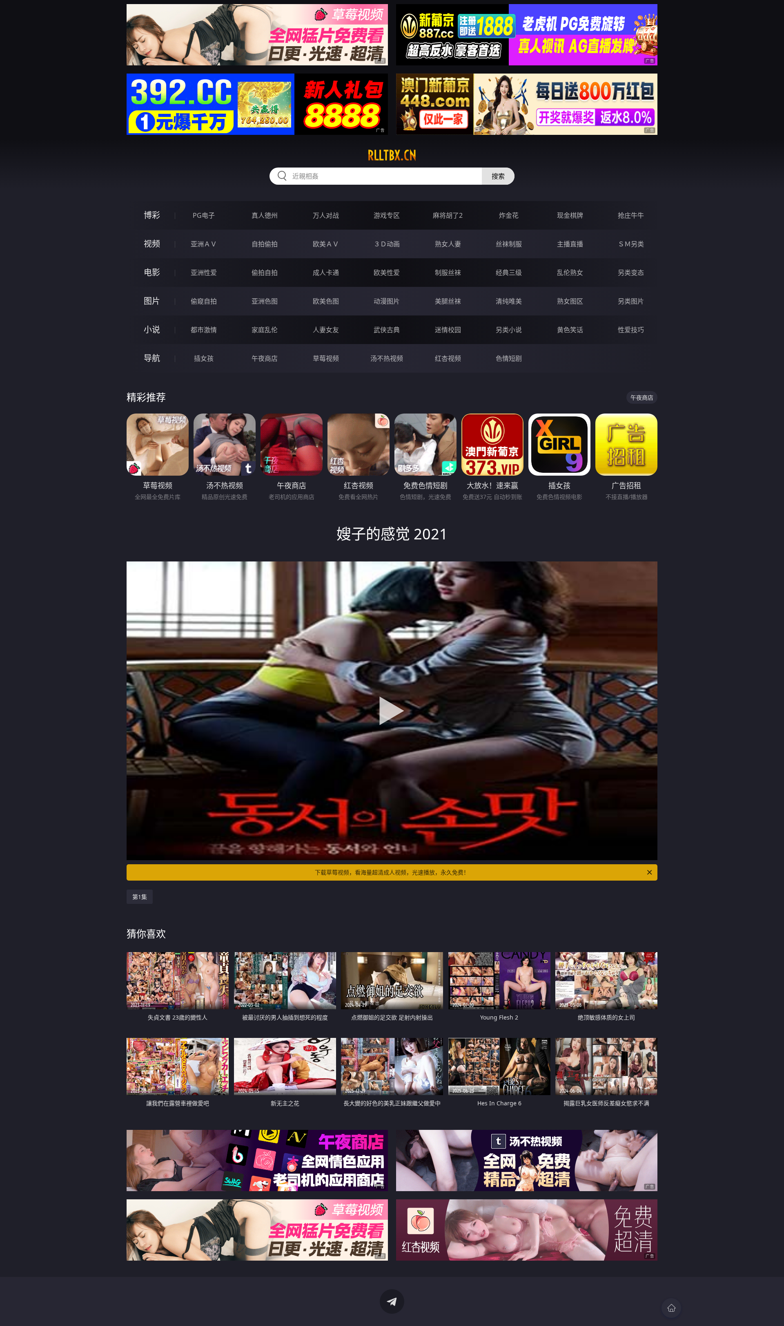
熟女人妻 (448, 243)
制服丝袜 (448, 272)
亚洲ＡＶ (204, 243)
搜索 (498, 176)
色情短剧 (509, 358)
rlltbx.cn (392, 155)
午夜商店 (265, 358)
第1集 (139, 897)
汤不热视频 (386, 358)
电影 (152, 272)
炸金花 (509, 215)
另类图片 (631, 301)
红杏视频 (448, 358)
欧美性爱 (387, 272)
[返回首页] (671, 1308)
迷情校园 (448, 329)
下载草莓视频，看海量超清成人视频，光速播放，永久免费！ (392, 872)
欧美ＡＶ (326, 243)
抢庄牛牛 (631, 215)
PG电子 (204, 215)
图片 (152, 300)
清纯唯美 (509, 301)
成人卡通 (326, 272)
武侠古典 (387, 329)
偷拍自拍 (265, 272)
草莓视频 (326, 358)
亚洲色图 (265, 301)
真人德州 (265, 215)
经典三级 (509, 272)
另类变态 (631, 272)
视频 (152, 243)
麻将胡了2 (448, 215)
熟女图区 (570, 301)
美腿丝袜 (448, 301)
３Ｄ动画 (387, 243)
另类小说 (509, 329)
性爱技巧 (631, 329)
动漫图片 (387, 301)
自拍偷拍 (265, 243)
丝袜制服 (509, 243)
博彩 (152, 215)
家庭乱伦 (265, 329)
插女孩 (204, 358)
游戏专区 (387, 215)
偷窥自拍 (204, 301)
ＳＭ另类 (631, 243)
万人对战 (326, 215)
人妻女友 (326, 329)
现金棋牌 (570, 215)
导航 (152, 358)
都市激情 (204, 329)
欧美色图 (326, 301)
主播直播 (570, 243)
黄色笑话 (570, 329)
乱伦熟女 (570, 272)
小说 (152, 329)
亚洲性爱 (204, 272)
